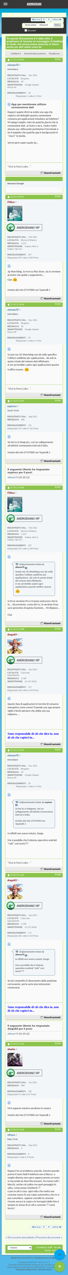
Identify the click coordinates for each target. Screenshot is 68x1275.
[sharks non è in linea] (14, 1059)
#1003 (58, 304)
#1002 (58, 196)
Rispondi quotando (52, 173)
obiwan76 (13, 477)
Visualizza (53, 53)
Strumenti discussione (34, 53)
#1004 (58, 401)
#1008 (58, 875)
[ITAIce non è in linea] (14, 213)
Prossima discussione (48, 1237)
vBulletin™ (33, 1262)
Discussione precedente (21, 1237)
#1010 (58, 1129)
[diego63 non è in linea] (14, 646)
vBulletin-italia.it (45, 1270)
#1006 (58, 629)
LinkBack (15, 53)
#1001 (58, 59)
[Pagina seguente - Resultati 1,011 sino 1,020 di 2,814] (48, 19)
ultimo (55, 19)
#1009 (58, 1044)
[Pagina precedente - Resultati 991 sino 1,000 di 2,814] (44, 19)
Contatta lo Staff (44, 1247)
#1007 (58, 750)
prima (37, 19)
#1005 (58, 487)
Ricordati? (31, 31)
